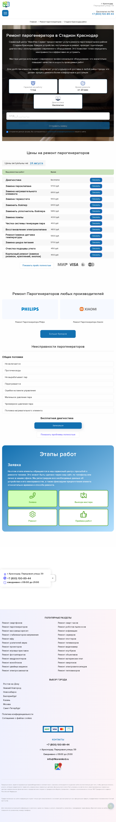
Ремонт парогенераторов (14, 627)
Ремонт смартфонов (12, 623)
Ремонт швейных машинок (14, 666)
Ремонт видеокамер (68, 646)
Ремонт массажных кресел (15, 631)
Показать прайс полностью (36, 265)
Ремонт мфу (8, 639)
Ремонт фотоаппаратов (13, 654)
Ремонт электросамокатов (15, 670)
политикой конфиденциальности (60, 132)
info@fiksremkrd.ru (58, 759)
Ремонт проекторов (12, 646)
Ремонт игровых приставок (15, 650)
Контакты (58, 739)
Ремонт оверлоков (67, 662)
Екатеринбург (10, 696)
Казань (6, 700)
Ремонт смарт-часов (68, 623)
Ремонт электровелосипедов (72, 666)
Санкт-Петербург (11, 708)
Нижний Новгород (12, 688)
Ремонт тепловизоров (69, 670)
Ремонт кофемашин (67, 631)
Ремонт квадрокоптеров (14, 658)
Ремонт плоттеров (67, 639)
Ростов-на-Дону (11, 684)
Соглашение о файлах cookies (17, 718)
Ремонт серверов (66, 635)
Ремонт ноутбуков (67, 650)
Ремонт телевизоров (68, 642)
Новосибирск (9, 692)
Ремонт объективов (68, 654)
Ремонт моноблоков (12, 662)
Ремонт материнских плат (70, 658)
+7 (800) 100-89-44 (103, 14)
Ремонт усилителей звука (14, 642)
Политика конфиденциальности (17, 714)
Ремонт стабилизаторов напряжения (20, 635)
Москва (7, 704)
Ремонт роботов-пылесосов (72, 627)
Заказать (96, 180)
